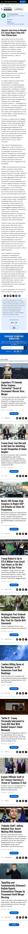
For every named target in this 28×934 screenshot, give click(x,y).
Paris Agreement (9, 177)
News (2, 418)
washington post (9, 639)
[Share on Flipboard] (20, 418)
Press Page (14, 328)
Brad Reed (3, 410)
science (22, 67)
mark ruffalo (8, 917)
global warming (12, 207)
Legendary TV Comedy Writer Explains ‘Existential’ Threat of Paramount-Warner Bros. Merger (13, 388)
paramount (7, 418)
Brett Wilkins (4, 467)
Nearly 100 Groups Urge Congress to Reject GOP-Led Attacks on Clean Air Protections (12, 505)
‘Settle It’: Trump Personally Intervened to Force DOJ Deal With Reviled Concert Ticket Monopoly (12, 724)
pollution (7, 533)
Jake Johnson (4, 743)
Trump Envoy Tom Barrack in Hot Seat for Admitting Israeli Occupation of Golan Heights (14, 447)
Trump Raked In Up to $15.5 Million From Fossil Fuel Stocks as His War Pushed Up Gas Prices (13, 563)
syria (6, 475)
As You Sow (20, 4)
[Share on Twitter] (8, 296)
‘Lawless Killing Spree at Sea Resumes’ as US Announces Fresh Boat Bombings (12, 668)
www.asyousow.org (13, 319)
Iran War (7, 800)
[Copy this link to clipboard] (13, 296)
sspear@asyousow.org (12, 24)
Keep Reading (14, 413)
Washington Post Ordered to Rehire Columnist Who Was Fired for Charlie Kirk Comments (13, 618)
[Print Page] (16, 296)
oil (18, 85)
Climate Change (12, 71)
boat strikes (7, 693)
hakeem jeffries (8, 857)
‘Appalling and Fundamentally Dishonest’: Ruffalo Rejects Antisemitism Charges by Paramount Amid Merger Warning (13, 890)
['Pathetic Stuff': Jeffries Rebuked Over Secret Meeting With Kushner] (14, 814)
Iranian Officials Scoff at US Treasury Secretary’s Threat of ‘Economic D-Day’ (14, 779)
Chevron (4, 57)
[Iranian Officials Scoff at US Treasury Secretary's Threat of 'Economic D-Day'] (14, 765)
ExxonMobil (22, 45)
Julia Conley (3, 631)
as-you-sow (13, 4)
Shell (13, 270)
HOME (2, 4)
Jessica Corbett (4, 525)
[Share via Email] (10, 296)
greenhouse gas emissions (9, 127)
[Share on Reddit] (23, 418)
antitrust (7, 751)
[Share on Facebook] (5, 296)
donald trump (8, 589)
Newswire (7, 4)
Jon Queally (3, 849)
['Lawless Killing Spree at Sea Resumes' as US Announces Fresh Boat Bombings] (14, 653)
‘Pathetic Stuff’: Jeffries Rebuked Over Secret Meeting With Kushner (12, 828)
